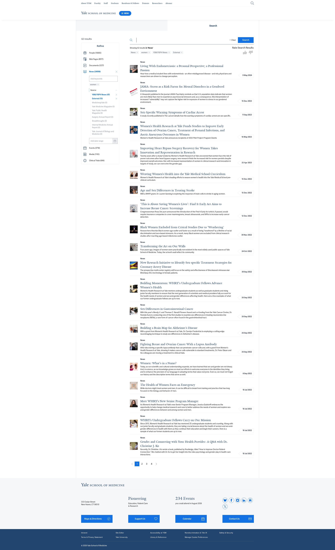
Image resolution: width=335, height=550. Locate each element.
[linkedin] (244, 500)
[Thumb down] (251, 52)
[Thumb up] (245, 52)
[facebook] (231, 500)
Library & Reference (158, 537)
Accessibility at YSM (158, 533)
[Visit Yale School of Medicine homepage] (102, 485)
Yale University (122, 537)
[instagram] (237, 500)
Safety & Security (226, 533)
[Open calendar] (115, 141)
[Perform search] (252, 3)
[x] (225, 506)
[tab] (213, 25)
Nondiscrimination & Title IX (196, 533)
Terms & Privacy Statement (92, 537)
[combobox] (103, 79)
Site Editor (120, 533)
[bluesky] (225, 500)
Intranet (84, 533)
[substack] (250, 500)
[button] (100, 53)
